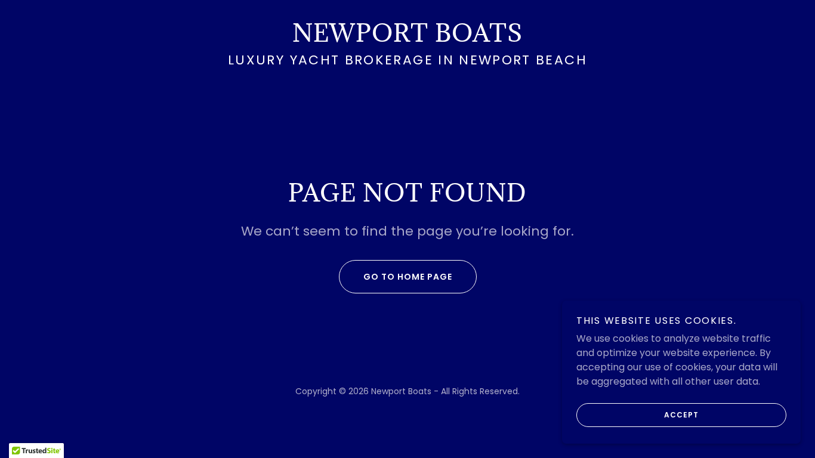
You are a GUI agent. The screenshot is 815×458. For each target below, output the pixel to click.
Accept (681, 415)
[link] (407, 38)
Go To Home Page (407, 277)
